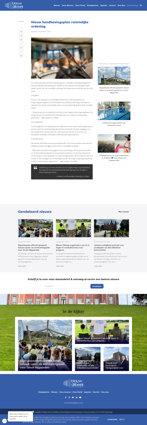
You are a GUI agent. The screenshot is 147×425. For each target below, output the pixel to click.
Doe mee (105, 392)
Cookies (92, 412)
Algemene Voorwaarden (74, 412)
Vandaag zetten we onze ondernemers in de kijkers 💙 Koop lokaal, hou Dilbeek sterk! (114, 157)
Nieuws (54, 392)
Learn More (112, 419)
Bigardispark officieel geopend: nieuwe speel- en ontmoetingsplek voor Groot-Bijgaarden (114, 90)
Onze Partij (77, 392)
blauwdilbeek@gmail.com (73, 403)
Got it (121, 419)
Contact (96, 392)
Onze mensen (65, 392)
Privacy (86, 412)
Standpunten (43, 392)
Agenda (87, 392)
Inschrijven (96, 286)
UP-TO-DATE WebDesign (104, 412)
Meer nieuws (124, 212)
